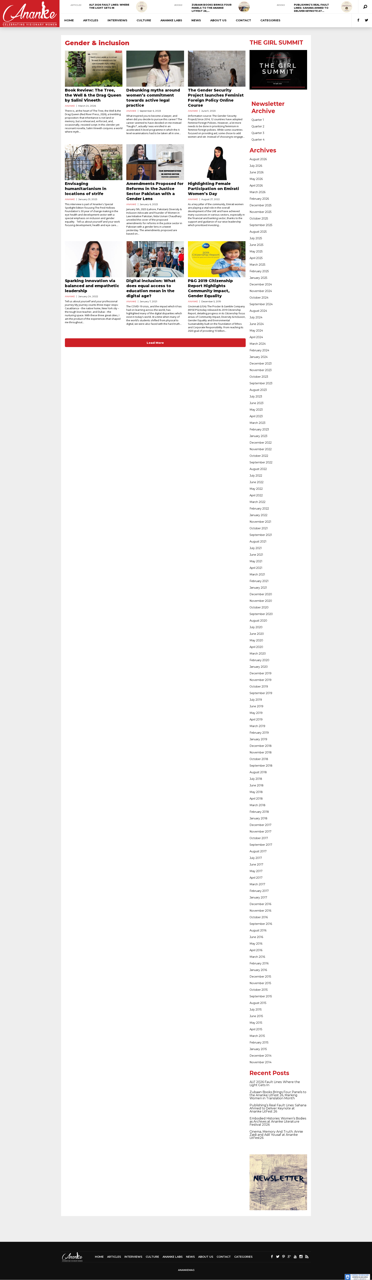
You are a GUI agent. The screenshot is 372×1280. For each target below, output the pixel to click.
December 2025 (260, 205)
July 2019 (256, 699)
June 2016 (256, 937)
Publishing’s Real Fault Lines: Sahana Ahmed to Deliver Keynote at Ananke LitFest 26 (278, 1108)
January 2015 (258, 1049)
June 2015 (256, 1016)
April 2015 (256, 1029)
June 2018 (257, 785)
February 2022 (259, 508)
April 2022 (256, 495)
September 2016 (261, 924)
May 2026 (256, 179)
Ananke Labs (171, 20)
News (196, 20)
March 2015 (257, 1036)
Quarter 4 (257, 139)
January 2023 (258, 436)
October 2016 (259, 917)
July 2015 (256, 1009)
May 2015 (256, 1022)
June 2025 (256, 245)
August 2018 (258, 772)
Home (69, 20)
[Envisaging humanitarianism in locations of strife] (93, 162)
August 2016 (258, 930)
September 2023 (261, 383)
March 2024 (258, 343)
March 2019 (257, 726)
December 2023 (261, 363)
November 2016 (260, 910)
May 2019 (256, 713)
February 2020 (259, 660)
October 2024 (259, 297)
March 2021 (257, 574)
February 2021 (259, 581)
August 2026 (258, 159)
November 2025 (260, 212)
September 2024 (261, 304)
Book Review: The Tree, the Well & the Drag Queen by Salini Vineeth (93, 95)
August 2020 (258, 620)
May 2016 (256, 943)
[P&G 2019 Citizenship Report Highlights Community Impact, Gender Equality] (216, 259)
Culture (144, 20)
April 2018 (256, 798)
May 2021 (256, 561)
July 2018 (256, 779)
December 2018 (261, 746)
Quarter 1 (257, 120)
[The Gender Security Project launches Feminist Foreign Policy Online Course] (216, 69)
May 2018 (256, 792)
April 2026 (256, 185)
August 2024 (258, 311)
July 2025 (256, 238)
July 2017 (256, 858)
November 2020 (261, 601)
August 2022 (258, 469)
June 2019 (256, 706)
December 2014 (260, 1055)
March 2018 (257, 805)
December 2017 (260, 825)
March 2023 (257, 423)
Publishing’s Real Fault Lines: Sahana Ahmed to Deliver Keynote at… (311, 7)
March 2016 (257, 957)
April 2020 (256, 647)
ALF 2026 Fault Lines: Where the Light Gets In (109, 6)
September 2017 (261, 844)
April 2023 (256, 416)
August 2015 (258, 1003)
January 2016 (258, 970)
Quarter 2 (257, 126)
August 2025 (258, 231)
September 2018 (261, 765)
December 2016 (260, 904)
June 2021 (256, 554)
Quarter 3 (257, 133)
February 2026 (259, 198)
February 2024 (259, 350)
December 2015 (260, 976)
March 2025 (257, 264)
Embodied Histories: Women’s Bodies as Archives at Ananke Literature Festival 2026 (278, 1121)
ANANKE (70, 105)
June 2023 (257, 403)
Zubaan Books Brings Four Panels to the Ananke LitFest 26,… (212, 7)
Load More (155, 343)
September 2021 (261, 535)
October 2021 (259, 528)
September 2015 (261, 996)
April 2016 (256, 950)
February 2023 (259, 429)
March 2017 (257, 884)
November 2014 (260, 1062)
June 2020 (257, 634)
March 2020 (258, 653)
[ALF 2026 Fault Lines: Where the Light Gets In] (141, 6)
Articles (75, 5)
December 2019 (260, 673)
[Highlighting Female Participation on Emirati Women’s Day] (216, 162)
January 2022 (258, 515)
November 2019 (260, 680)
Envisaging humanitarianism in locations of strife (85, 188)
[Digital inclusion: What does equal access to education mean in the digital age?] (155, 259)
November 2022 (261, 449)
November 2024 (261, 291)
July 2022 (256, 475)
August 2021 (258, 541)
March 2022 (257, 502)
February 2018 (259, 812)
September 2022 (261, 462)
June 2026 (257, 172)
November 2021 (260, 521)
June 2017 (256, 864)
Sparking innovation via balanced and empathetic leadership (92, 285)
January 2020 (259, 667)
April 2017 (256, 877)
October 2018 (259, 759)
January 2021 (258, 587)
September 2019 (261, 693)
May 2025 (256, 251)
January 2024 (259, 357)
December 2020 (261, 594)
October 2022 (259, 456)
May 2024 (256, 330)
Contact (243, 20)
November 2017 (260, 831)
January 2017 (258, 897)
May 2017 (256, 871)
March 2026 (257, 192)
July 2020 (256, 627)
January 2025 (258, 278)
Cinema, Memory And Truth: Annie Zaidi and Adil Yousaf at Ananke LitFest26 (276, 1135)
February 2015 (259, 1042)
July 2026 (256, 166)
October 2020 (259, 607)
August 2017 (258, 851)
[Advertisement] (186, 1228)
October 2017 (259, 838)
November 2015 (260, 983)
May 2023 (256, 409)
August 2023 (258, 390)
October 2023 (259, 376)
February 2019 (259, 732)
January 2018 (258, 818)
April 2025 (256, 258)
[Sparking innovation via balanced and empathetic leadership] (93, 259)
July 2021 (256, 548)
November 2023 (261, 370)
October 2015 (259, 990)
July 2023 (256, 396)
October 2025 (259, 218)
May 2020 (256, 640)
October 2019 (259, 686)
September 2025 (261, 225)
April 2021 (256, 568)
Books (178, 5)
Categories (270, 20)
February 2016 (259, 963)
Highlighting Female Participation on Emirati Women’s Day (213, 188)
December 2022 (261, 442)
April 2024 (256, 337)
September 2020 (261, 614)
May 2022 (256, 489)
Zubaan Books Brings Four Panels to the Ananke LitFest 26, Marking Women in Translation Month (278, 1095)
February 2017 (259, 891)
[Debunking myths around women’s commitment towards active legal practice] (155, 69)
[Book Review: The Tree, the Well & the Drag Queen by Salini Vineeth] (93, 69)
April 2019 (256, 719)
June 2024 (257, 324)
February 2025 (259, 271)
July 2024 (256, 317)
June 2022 (257, 482)
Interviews (117, 20)
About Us (218, 20)
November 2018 (261, 752)
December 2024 (261, 284)
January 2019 (258, 739)
